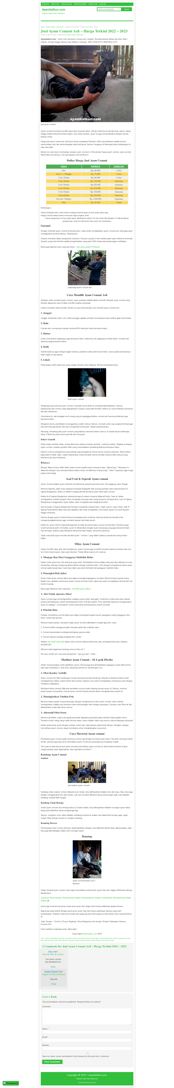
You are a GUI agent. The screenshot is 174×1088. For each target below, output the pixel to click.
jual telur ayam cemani (87, 940)
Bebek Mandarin (114, 898)
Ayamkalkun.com (53, 9)
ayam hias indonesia (84, 938)
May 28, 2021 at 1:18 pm (53, 954)
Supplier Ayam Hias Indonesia (87, 1082)
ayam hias (61, 938)
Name (45, 1029)
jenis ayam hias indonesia (59, 940)
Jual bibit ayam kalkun (81, 589)
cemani (101, 938)
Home (43, 27)
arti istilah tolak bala (56, 642)
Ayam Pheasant (80, 4)
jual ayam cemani (73, 940)
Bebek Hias (93, 4)
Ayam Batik (126, 898)
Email (45, 1037)
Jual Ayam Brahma (49, 898)
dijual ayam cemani (111, 938)
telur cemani (110, 940)
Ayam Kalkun (66, 4)
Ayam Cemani (50, 27)
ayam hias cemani (71, 938)
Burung (102, 4)
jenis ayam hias (46, 940)
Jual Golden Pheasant (80, 898)
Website (45, 1045)
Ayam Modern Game (98, 898)
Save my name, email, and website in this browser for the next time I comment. (75, 1056)
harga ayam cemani (124, 938)
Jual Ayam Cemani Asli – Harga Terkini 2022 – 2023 (84, 31)
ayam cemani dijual (51, 938)
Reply (53, 967)
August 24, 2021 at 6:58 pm (53, 974)
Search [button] (126, 9)
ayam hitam (95, 938)
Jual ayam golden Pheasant (88, 247)
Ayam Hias (55, 4)
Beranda (45, 4)
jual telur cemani (100, 940)
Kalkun (44, 901)
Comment (46, 1006)
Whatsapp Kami (12, 1083)
